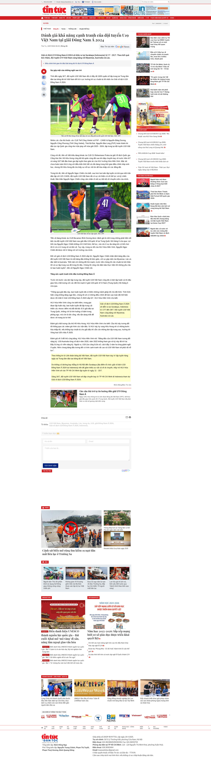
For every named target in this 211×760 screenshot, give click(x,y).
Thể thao (47, 29)
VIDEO (172, 18)
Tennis (63, 29)
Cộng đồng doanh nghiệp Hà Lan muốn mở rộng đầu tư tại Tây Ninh (121, 699)
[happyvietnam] (77, 716)
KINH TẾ (62, 18)
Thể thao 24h (72, 29)
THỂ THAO (100, 18)
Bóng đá (55, 29)
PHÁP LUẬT (76, 18)
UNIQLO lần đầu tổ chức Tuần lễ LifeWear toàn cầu (86, 699)
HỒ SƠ (108, 18)
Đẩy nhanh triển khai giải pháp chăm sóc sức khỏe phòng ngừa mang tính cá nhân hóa (154, 700)
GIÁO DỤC (92, 18)
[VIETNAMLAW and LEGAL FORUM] (66, 717)
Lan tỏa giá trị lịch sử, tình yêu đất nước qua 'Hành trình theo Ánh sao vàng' (119, 585)
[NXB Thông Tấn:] (89, 718)
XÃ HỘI (68, 18)
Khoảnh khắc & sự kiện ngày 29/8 (116, 548)
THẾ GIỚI (54, 18)
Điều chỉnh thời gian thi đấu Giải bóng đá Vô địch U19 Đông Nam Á (69, 63)
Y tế (147, 18)
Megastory (45, 631)
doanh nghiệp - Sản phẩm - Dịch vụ (54, 676)
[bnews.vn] (102, 718)
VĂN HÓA (85, 18)
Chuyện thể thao (84, 29)
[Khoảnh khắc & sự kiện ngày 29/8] (117, 538)
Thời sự (47, 18)
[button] (128, 573)
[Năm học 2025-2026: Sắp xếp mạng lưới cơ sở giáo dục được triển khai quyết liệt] (109, 614)
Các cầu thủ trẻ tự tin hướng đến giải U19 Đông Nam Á (103, 393)
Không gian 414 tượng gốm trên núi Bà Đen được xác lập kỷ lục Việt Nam (74, 585)
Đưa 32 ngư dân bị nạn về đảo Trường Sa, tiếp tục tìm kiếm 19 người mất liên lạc (96, 585)
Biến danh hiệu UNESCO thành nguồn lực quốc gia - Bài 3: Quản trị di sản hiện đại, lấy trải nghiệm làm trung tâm (63, 649)
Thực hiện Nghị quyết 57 (159, 18)
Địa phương (156, 727)
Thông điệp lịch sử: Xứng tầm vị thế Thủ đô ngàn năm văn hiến (117, 529)
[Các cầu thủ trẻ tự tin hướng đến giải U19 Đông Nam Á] (63, 398)
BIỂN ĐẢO (141, 18)
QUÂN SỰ (115, 18)
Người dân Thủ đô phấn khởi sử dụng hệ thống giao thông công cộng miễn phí (53, 585)
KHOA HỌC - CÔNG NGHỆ (128, 18)
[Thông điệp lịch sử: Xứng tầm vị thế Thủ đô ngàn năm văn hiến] (117, 518)
